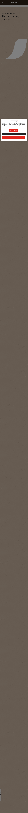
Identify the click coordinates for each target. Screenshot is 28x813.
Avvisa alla (13, 137)
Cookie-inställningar (14, 130)
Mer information (19, 126)
